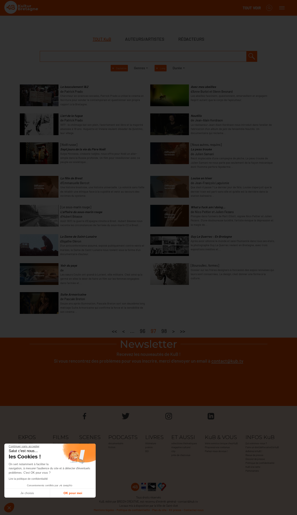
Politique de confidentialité (259, 462)
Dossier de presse (255, 458)
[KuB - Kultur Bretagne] (21, 8)
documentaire (60, 443)
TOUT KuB (102, 39)
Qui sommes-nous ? (256, 443)
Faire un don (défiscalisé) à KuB (262, 447)
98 (164, 331)
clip (173, 451)
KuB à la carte (252, 466)
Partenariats (252, 470)
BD (146, 451)
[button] (9, 507)
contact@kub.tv (227, 361)
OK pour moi (72, 493)
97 (153, 331)
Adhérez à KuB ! (253, 451)
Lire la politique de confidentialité (28, 478)
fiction (111, 447)
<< (114, 331)
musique (84, 443)
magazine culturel (180, 447)
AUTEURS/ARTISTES (144, 39)
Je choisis (27, 493)
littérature (150, 443)
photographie (25, 443)
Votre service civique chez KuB (221, 443)
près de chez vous (180, 454)
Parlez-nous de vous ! (216, 451)
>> (182, 331)
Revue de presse (254, 454)
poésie (149, 447)
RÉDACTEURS (191, 39)
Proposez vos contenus (217, 447)
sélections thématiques (184, 443)
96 (142, 331)
